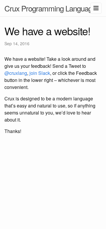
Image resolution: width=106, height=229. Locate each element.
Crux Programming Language (50, 8)
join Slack (39, 73)
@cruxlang (15, 73)
